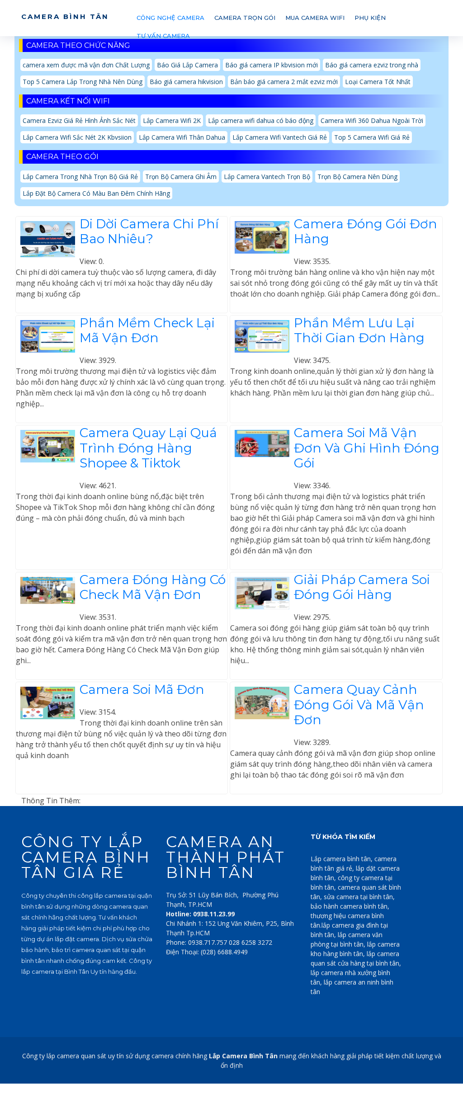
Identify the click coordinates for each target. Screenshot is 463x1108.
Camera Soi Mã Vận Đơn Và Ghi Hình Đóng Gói (366, 448)
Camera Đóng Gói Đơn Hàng (365, 231)
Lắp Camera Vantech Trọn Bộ (267, 176)
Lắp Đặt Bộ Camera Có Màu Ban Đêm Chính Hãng (96, 193)
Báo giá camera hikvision (186, 81)
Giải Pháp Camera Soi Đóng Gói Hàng (362, 587)
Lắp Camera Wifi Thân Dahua (182, 137)
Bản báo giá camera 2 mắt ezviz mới (284, 81)
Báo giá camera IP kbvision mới (271, 65)
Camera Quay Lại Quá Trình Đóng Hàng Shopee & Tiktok (148, 448)
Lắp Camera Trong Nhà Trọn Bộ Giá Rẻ (80, 176)
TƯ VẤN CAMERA (163, 35)
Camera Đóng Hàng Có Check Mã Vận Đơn (153, 587)
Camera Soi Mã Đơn (142, 689)
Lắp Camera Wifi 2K (172, 120)
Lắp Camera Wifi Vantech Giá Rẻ (279, 137)
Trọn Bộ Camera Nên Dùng (357, 176)
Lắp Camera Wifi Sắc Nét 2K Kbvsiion (77, 137)
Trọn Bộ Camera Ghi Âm (181, 176)
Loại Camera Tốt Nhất (378, 81)
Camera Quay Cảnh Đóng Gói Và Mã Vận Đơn (359, 704)
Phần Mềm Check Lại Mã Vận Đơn (147, 330)
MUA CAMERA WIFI (315, 17)
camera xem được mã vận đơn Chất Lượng (86, 65)
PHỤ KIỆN (370, 17)
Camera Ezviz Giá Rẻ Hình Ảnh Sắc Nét (79, 120)
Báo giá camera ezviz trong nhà (371, 65)
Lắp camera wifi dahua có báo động (260, 120)
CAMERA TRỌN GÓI (244, 17)
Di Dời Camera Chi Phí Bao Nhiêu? (149, 231)
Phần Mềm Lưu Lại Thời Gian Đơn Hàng (359, 330)
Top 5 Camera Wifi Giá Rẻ (372, 137)
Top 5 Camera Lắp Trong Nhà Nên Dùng (82, 81)
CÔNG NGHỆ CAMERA (170, 17)
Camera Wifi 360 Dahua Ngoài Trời (372, 120)
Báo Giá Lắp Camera (187, 65)
